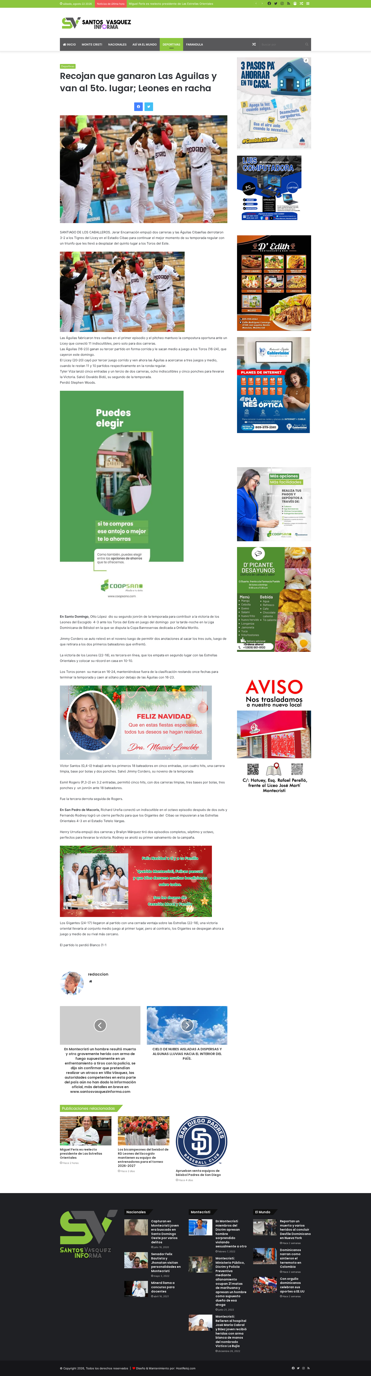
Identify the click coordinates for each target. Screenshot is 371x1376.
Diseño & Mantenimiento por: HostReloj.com (165, 1368)
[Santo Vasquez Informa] (99, 22)
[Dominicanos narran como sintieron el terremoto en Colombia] (265, 1256)
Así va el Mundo (144, 44)
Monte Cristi (92, 44)
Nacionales (117, 44)
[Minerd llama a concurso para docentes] (136, 1289)
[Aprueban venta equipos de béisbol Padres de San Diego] (201, 1141)
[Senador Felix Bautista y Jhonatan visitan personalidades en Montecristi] (136, 1260)
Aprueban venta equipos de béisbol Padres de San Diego (198, 1173)
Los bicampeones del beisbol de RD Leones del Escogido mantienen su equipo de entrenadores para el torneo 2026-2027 (143, 1157)
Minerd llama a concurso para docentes (163, 1287)
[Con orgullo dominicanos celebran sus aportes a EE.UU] (265, 1285)
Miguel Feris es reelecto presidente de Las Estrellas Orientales (81, 1153)
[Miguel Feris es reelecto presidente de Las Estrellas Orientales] (85, 1130)
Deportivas (171, 44)
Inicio (71, 44)
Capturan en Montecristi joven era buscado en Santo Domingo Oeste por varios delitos (165, 1231)
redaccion (98, 974)
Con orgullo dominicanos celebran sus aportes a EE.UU (292, 1285)
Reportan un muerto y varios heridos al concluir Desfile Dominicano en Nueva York (295, 1229)
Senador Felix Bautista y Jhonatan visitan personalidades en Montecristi (166, 1262)
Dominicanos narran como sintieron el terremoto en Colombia (290, 1258)
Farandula (194, 44)
